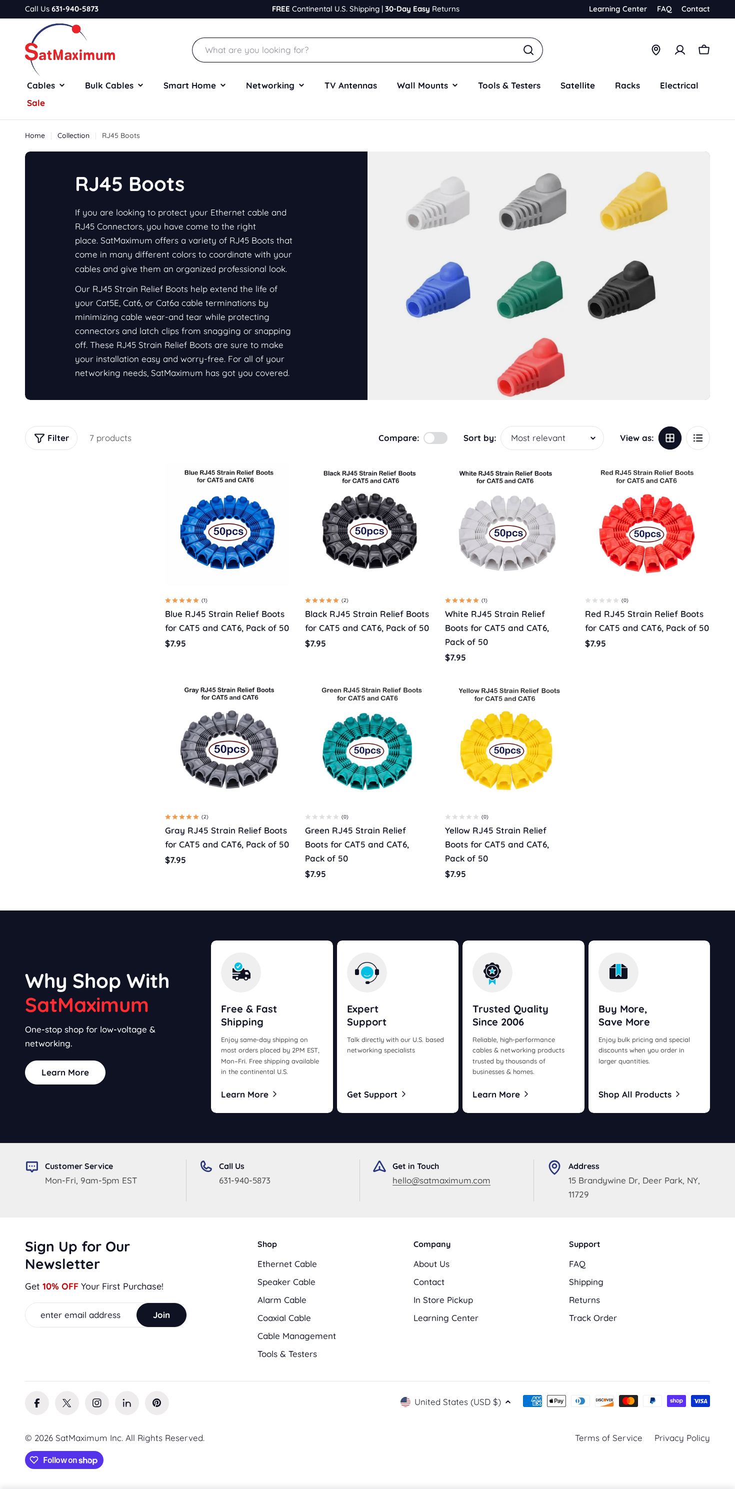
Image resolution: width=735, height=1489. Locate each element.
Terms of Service (608, 1437)
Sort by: (480, 437)
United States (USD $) (457, 1401)
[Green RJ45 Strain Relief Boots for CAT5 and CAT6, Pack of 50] (367, 741)
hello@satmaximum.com (441, 1180)
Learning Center (618, 9)
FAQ (664, 9)
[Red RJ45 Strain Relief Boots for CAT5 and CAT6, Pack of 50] (647, 524)
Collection (74, 135)
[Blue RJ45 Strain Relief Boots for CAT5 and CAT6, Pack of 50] (227, 524)
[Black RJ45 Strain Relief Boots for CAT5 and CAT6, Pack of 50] (367, 524)
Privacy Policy (682, 1437)
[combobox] (367, 50)
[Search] (528, 50)
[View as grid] (670, 438)
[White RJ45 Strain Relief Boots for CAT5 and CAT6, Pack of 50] (507, 524)
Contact (696, 9)
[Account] (680, 50)
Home (35, 135)
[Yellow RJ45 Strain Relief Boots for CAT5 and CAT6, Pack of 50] (507, 741)
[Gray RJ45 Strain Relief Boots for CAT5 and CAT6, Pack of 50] (227, 741)
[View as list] (698, 438)
